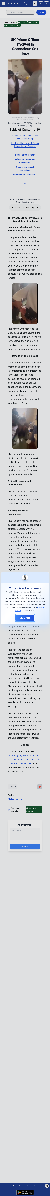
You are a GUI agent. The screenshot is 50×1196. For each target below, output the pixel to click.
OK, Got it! (24, 617)
